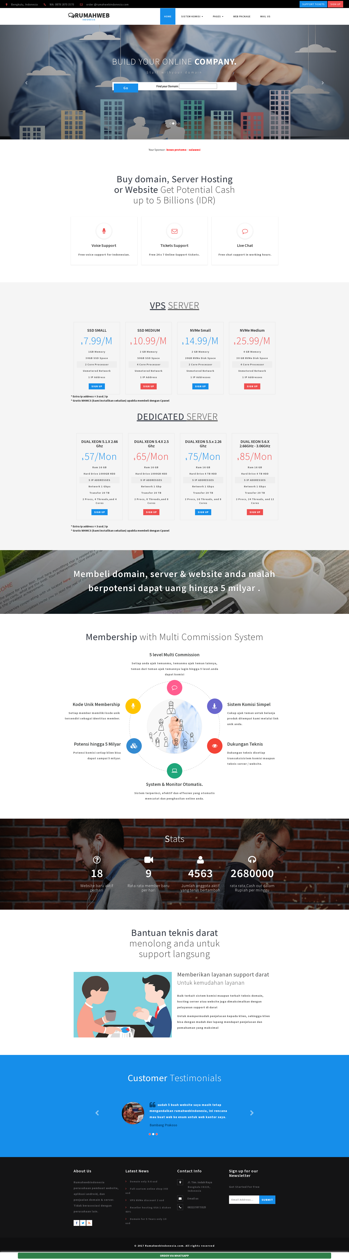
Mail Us (265, 16)
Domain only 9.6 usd (143, 1181)
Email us (192, 1198)
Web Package (241, 16)
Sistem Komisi (191, 16)
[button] (26, 82)
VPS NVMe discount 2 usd (147, 1200)
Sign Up (335, 4)
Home (167, 16)
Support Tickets (313, 4)
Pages (217, 16)
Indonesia (89, 20)
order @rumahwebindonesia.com (107, 4)
